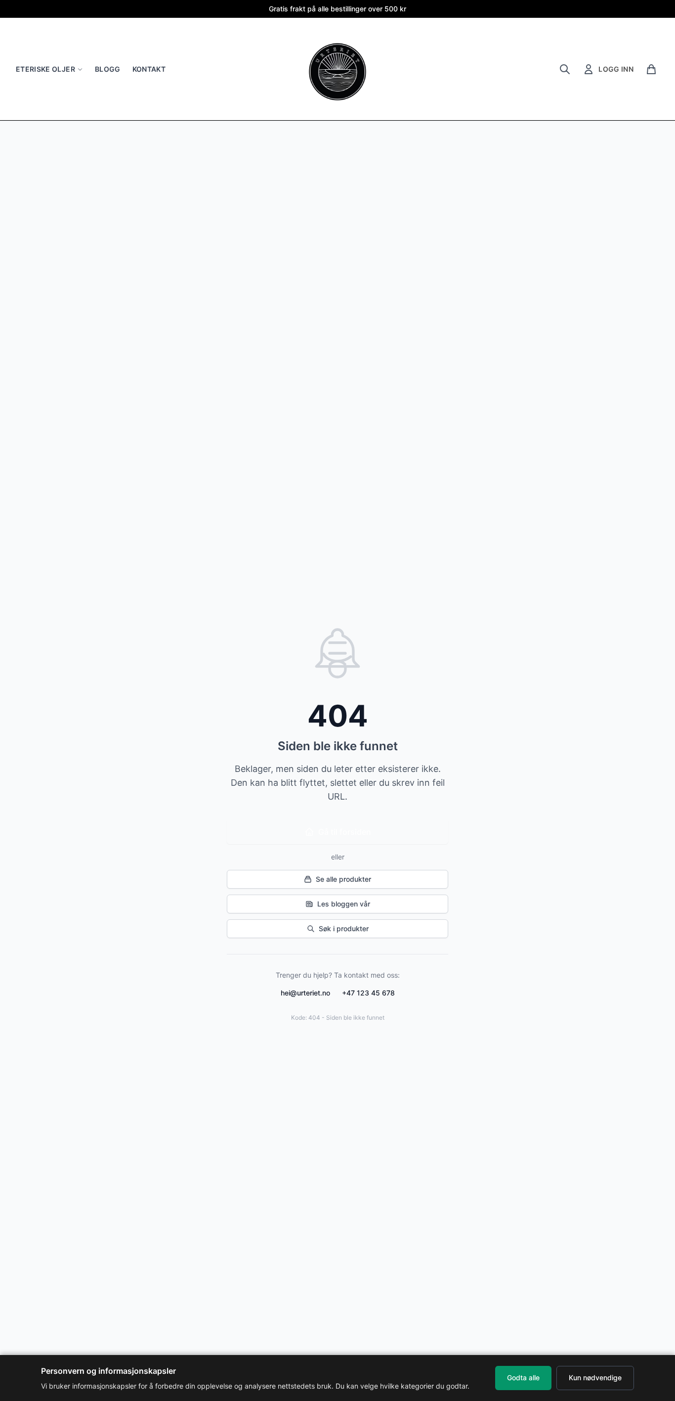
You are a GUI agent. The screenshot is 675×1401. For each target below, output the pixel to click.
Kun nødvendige (595, 1377)
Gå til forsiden (344, 832)
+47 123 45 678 (368, 993)
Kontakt (149, 69)
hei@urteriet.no (305, 993)
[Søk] (565, 69)
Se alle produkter (343, 879)
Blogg (108, 69)
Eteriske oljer (45, 69)
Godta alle (523, 1377)
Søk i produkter (344, 928)
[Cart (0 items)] (651, 69)
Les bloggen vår (343, 904)
